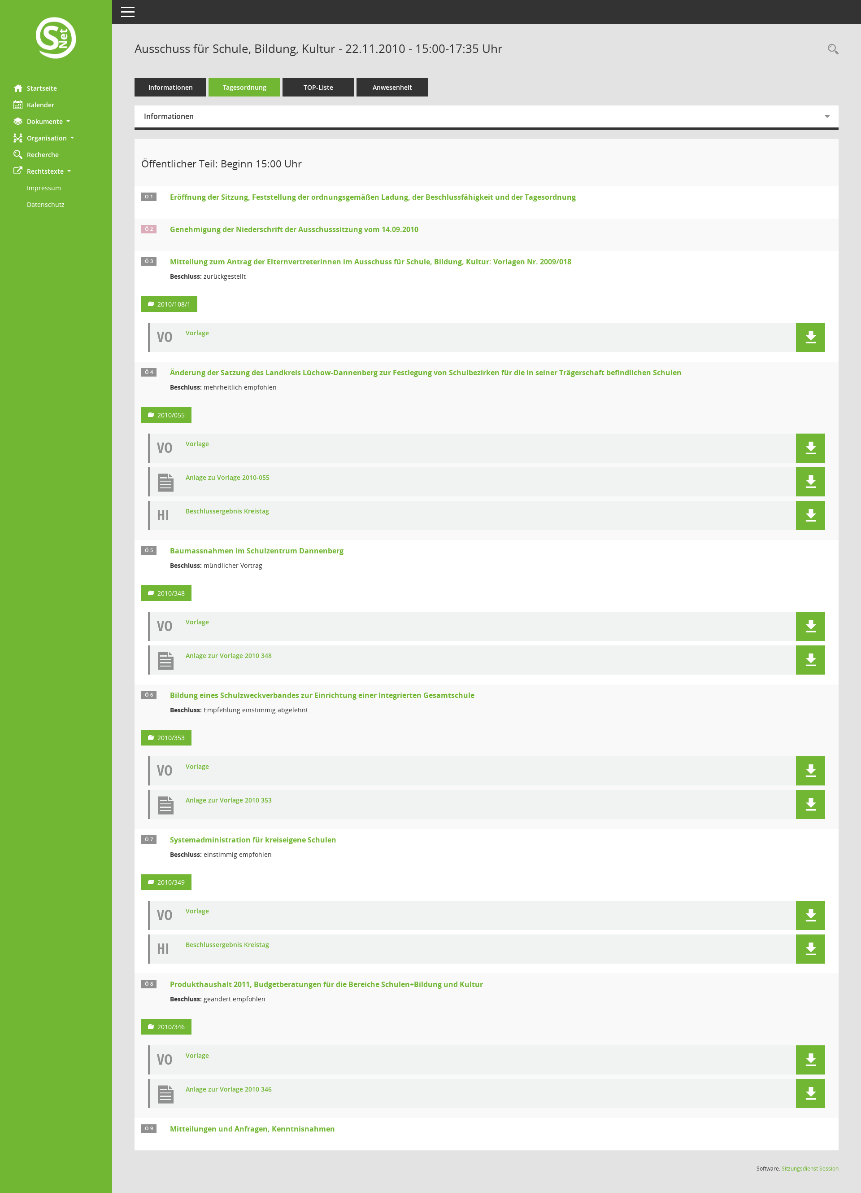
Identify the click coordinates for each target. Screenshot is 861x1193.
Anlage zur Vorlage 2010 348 (229, 656)
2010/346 (171, 1026)
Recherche (43, 154)
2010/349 (171, 882)
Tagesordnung (244, 87)
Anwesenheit (392, 87)
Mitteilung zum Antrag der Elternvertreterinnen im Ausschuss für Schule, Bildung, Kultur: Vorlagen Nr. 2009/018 (370, 262)
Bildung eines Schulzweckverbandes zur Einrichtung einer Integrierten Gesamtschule (322, 695)
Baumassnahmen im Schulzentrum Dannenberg (257, 551)
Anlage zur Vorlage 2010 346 (229, 1089)
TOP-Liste (318, 87)
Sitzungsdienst (810, 1168)
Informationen (170, 87)
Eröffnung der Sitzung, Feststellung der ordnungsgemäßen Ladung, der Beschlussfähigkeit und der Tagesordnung (373, 197)
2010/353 (171, 737)
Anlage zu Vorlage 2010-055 (228, 478)
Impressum (44, 188)
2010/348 (171, 593)
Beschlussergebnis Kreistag (227, 511)
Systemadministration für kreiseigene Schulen (253, 840)
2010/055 (171, 415)
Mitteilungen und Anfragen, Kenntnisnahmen (252, 1129)
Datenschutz (46, 204)
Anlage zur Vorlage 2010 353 (229, 800)
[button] (56, 121)
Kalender (40, 105)
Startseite (42, 88)
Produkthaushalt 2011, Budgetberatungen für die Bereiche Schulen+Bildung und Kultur (326, 984)
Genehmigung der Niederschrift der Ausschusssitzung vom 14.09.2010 (294, 229)
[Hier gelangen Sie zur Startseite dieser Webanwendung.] (56, 39)
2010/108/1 (174, 304)
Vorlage (197, 333)
